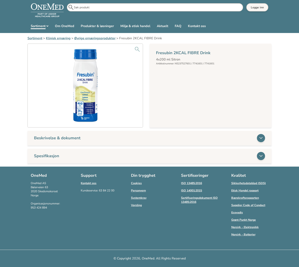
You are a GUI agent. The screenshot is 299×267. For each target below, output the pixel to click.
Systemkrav (138, 198)
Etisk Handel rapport (245, 190)
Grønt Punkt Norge (243, 220)
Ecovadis (237, 212)
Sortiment (34, 38)
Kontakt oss (88, 183)
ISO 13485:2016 (191, 183)
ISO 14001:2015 (191, 190)
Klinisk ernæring (58, 38)
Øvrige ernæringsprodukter (95, 38)
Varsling (136, 205)
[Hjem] (47, 10)
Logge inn (257, 7)
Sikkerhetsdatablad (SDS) (248, 183)
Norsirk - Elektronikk (245, 227)
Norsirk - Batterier (243, 234)
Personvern (138, 190)
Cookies (136, 183)
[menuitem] (39, 27)
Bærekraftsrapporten (245, 198)
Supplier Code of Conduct (248, 205)
